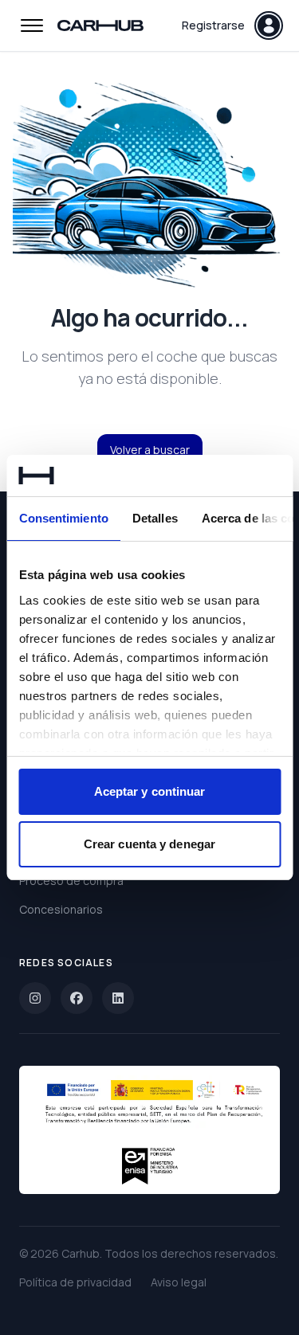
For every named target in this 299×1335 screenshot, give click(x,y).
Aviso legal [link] (179, 1282)
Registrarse (213, 25)
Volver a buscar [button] (150, 449)
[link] (35, 998)
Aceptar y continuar (150, 791)
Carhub (80, 1253)
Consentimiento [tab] (63, 518)
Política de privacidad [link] (75, 1282)
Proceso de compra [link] (71, 880)
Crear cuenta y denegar (149, 844)
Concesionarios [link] (61, 909)
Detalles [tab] (154, 518)
